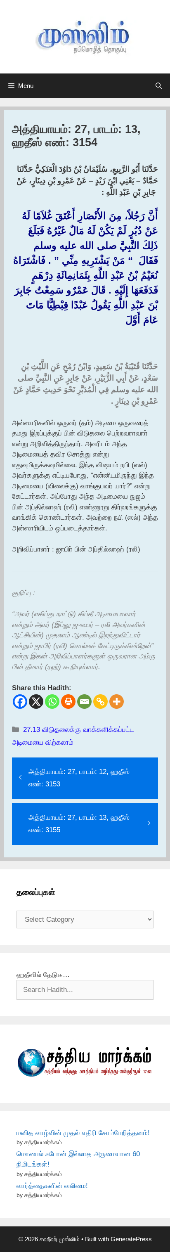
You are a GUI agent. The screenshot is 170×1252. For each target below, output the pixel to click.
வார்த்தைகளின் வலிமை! (52, 1186)
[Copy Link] (100, 701)
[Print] (68, 701)
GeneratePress (131, 1239)
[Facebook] (20, 701)
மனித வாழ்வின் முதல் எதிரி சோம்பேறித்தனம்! (83, 1133)
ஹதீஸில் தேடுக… (43, 975)
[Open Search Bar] (158, 85)
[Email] (84, 701)
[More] (116, 701)
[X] (36, 701)
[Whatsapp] (52, 701)
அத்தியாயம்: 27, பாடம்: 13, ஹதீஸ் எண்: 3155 (79, 824)
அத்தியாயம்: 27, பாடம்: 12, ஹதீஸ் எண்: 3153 (79, 778)
